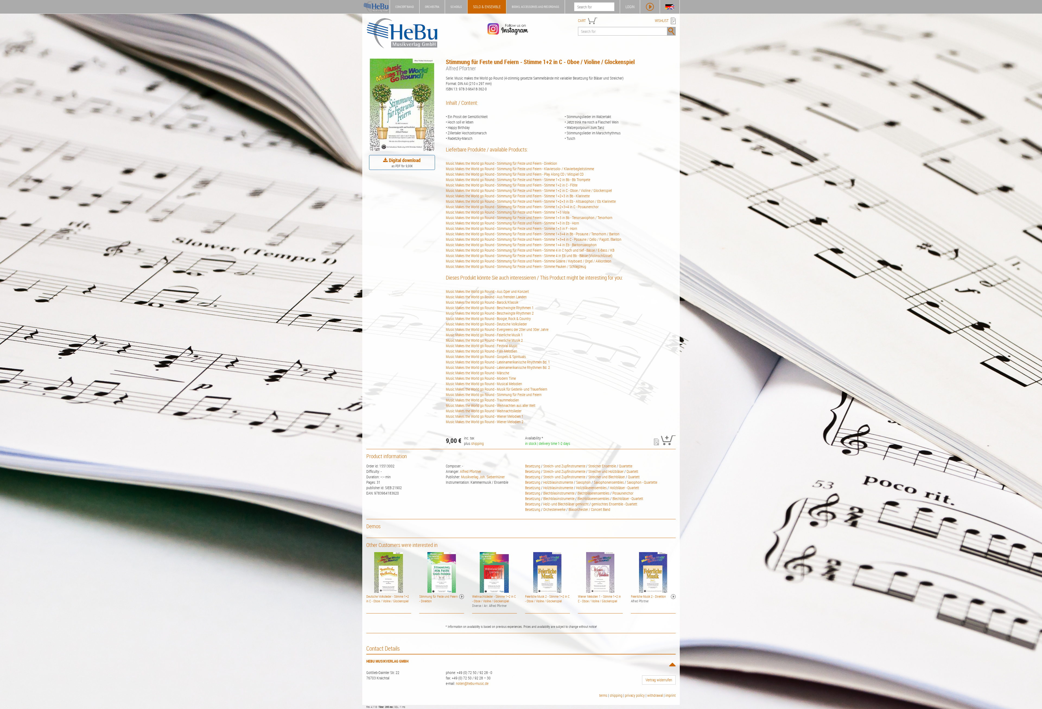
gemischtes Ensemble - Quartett (614, 504)
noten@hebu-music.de (472, 683)
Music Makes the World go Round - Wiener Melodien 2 (484, 421)
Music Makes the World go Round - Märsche (477, 372)
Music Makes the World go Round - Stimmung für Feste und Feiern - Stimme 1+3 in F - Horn (511, 228)
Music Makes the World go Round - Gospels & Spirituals (486, 356)
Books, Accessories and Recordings (535, 7)
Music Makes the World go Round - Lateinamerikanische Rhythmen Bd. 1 (498, 362)
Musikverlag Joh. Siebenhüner (483, 476)
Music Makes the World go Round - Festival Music (481, 345)
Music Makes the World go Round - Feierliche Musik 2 (484, 340)
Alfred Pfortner (470, 471)
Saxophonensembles (609, 482)
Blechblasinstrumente (558, 493)
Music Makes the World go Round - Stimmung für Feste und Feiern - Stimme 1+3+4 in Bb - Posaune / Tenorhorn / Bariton (533, 233)
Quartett (632, 471)
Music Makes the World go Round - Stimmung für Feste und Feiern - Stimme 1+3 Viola (507, 212)
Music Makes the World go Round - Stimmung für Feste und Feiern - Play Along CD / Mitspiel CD (515, 174)
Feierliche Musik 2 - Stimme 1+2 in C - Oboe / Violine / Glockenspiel (547, 598)
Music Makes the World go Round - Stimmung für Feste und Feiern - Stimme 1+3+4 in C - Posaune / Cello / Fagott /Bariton (533, 239)
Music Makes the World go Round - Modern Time (481, 378)
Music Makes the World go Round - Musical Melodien (484, 383)
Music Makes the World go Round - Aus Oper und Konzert (487, 291)
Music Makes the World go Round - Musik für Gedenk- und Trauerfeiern (496, 389)
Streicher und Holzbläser (606, 471)
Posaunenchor (622, 493)
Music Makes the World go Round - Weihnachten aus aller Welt (490, 405)
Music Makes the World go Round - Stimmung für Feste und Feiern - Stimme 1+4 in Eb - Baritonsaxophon (521, 244)
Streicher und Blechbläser (606, 476)
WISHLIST (662, 20)
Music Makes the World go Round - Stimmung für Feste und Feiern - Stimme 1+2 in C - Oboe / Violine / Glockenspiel (529, 190)
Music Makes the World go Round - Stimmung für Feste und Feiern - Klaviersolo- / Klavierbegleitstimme (520, 168)
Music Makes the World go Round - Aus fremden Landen (486, 296)
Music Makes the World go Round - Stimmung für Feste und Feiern (494, 394)
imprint (670, 695)
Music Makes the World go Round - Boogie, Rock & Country (488, 318)
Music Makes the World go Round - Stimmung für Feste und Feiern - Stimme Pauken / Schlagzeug (516, 266)
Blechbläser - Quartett (627, 498)
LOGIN (629, 6)
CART (582, 20)
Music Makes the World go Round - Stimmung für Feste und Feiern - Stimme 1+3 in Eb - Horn (512, 223)
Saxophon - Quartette (642, 482)
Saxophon (583, 482)
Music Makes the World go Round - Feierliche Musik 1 (484, 334)
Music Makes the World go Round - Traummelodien (482, 400)
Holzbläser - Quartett (624, 487)
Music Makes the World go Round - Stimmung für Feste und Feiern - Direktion (501, 163)
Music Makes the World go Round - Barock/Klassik (482, 302)
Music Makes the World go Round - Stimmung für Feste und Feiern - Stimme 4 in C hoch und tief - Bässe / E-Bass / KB (530, 250)
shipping (477, 443)
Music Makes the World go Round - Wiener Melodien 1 (484, 416)
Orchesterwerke (554, 509)
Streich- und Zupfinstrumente (564, 466)
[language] (669, 7)
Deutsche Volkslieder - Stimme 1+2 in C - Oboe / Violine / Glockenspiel (387, 598)
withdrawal (655, 695)
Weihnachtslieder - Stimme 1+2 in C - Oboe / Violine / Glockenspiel (494, 598)
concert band (404, 7)
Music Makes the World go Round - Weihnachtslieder (484, 410)
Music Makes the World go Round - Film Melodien (481, 351)
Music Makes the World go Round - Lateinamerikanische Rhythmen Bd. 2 (498, 367)
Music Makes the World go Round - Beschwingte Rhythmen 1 (490, 307)
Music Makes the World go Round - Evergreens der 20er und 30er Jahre (497, 329)
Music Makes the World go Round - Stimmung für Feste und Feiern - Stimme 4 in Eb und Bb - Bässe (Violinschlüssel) (529, 255)
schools (456, 7)
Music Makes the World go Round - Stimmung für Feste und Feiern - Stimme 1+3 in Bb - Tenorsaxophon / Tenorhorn (529, 217)
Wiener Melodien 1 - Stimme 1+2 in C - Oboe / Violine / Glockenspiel (599, 598)
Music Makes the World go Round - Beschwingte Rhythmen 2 (490, 313)
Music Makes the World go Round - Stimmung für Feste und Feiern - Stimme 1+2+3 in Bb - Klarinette (518, 195)
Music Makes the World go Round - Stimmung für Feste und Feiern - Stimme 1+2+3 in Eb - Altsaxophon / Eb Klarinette (531, 201)
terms (603, 695)
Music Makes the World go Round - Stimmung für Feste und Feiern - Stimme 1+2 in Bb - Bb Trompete (518, 179)
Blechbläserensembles (593, 493)
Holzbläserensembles (591, 487)
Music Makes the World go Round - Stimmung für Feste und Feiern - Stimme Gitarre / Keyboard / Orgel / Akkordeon (528, 261)
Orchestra (432, 7)
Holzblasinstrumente (558, 482)
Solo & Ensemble (487, 6)
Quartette (625, 466)
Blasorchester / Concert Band (589, 509)
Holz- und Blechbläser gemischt (566, 504)
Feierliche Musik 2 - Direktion (648, 596)
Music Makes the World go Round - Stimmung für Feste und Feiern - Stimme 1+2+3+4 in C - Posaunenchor (522, 206)
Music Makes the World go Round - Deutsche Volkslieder (486, 324)
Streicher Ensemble (602, 466)
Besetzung (532, 466)
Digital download (404, 160)
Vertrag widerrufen (659, 679)
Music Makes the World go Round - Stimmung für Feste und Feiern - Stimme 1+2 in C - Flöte (511, 185)
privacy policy (635, 695)
